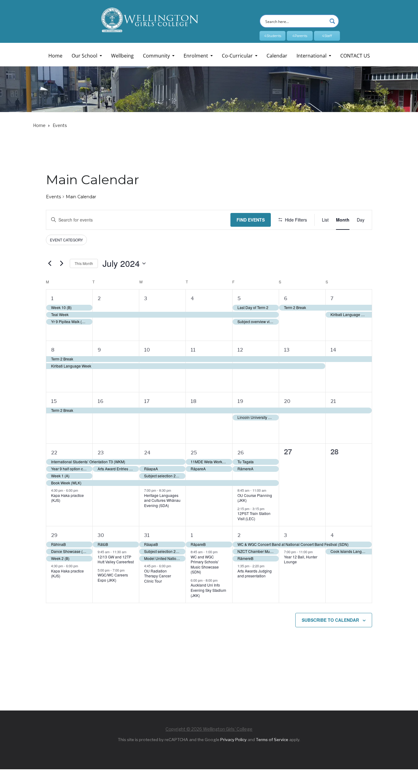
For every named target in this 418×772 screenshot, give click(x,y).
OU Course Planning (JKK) (254, 498)
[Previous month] (49, 263)
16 (100, 401)
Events (53, 197)
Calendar (277, 55)
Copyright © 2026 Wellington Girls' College (209, 729)
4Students (272, 36)
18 (193, 401)
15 (54, 401)
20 (287, 401)
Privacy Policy (233, 739)
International (312, 55)
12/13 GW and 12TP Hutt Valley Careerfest (116, 559)
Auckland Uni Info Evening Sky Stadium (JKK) (208, 590)
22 (54, 453)
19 (240, 401)
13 (286, 350)
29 (54, 535)
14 (333, 350)
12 (240, 350)
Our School (84, 55)
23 (101, 453)
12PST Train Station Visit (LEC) (254, 516)
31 (147, 535)
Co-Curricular (237, 55)
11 (193, 350)
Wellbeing (122, 55)
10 (147, 350)
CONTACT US (355, 55)
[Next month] (61, 263)
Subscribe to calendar (330, 620)
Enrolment (196, 55)
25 (194, 453)
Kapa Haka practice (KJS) (67, 498)
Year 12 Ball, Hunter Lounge (300, 559)
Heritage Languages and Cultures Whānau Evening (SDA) (162, 500)
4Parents (299, 36)
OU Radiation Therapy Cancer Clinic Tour (157, 576)
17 (147, 401)
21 (333, 401)
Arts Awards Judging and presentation (254, 573)
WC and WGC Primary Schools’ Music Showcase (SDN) (205, 564)
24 (147, 453)
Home (55, 55)
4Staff (327, 36)
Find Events (251, 220)
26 (240, 453)
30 (101, 535)
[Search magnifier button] (332, 21)
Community (156, 55)
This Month (84, 263)
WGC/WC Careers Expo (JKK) (113, 577)
